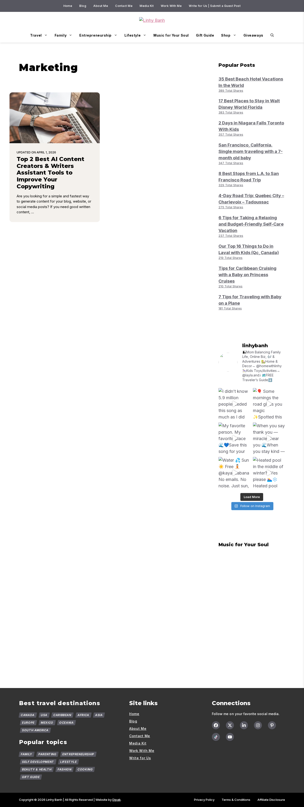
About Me (100, 6)
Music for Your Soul (171, 35)
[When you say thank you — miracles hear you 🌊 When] (269, 438)
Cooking (85, 769)
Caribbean (62, 715)
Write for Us (140, 758)
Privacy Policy (204, 800)
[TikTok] (216, 737)
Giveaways (253, 35)
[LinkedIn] (244, 725)
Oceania (66, 722)
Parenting (47, 754)
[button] (272, 35)
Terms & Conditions (236, 800)
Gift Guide (205, 35)
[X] (230, 725)
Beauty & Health (37, 769)
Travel (36, 35)
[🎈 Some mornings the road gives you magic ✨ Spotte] (269, 404)
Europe (28, 722)
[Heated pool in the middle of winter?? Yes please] (269, 473)
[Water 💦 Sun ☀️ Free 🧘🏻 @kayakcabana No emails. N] (234, 473)
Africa (83, 715)
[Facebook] (216, 725)
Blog (82, 6)
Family (60, 35)
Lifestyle (132, 35)
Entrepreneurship (95, 35)
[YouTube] (230, 737)
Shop (225, 35)
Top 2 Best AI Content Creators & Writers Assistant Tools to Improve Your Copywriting (50, 173)
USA (44, 715)
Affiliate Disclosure (271, 800)
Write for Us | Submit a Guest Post (215, 6)
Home (67, 6)
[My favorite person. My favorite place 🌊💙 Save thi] (234, 438)
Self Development (38, 762)
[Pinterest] (272, 725)
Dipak (116, 800)
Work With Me (171, 6)
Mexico (46, 722)
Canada (28, 715)
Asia (99, 715)
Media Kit (147, 6)
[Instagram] (258, 725)
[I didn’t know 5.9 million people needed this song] (234, 404)
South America (35, 730)
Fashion (64, 769)
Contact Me (124, 6)
